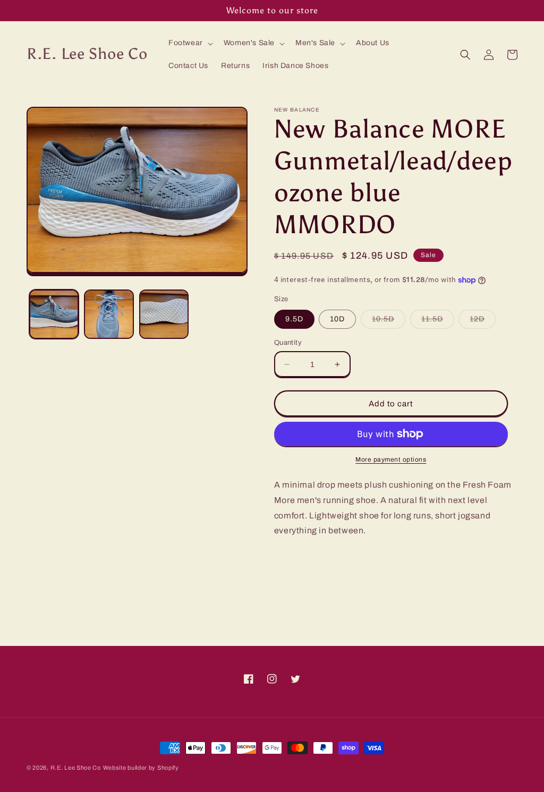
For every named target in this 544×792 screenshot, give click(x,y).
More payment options (390, 459)
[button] (189, 43)
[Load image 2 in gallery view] (108, 314)
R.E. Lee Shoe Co (75, 767)
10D (337, 319)
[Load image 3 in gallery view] (164, 314)
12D (483, 321)
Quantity (288, 342)
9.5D (294, 319)
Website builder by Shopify (141, 767)
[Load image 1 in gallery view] (54, 314)
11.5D (437, 321)
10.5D (388, 321)
